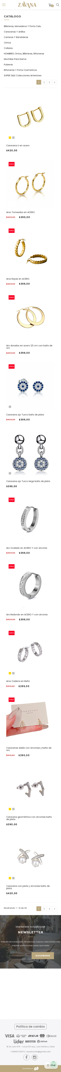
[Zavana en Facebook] (26, 1057)
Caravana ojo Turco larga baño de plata (28, 481)
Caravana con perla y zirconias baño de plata (28, 887)
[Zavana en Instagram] (34, 1057)
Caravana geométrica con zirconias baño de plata (29, 818)
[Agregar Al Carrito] (27, 253)
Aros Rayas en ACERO (17, 278)
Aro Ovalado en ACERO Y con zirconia (26, 548)
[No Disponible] (27, 861)
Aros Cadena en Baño (18, 681)
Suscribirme (43, 955)
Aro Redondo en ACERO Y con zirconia (27, 614)
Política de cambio (30, 1026)
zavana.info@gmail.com (38, 1051)
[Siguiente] (54, 82)
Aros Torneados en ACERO (20, 212)
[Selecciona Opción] (27, 120)
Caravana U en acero (18, 145)
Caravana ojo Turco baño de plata (25, 414)
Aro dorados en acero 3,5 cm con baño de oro (29, 346)
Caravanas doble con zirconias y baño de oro (28, 749)
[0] (50, 5)
